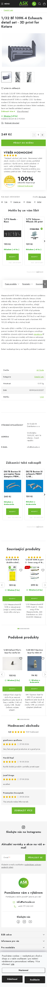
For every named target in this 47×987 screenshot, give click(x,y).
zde (12, 964)
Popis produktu (11, 284)
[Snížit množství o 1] (34, 135)
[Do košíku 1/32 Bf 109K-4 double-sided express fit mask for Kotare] (12, 598)
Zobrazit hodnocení (25, 186)
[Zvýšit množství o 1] (42, 135)
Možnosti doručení (12, 123)
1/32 (42, 397)
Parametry (26, 284)
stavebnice (38, 334)
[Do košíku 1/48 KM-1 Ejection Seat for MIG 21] (34, 688)
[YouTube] (30, 921)
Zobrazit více (23, 810)
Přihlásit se (35, 857)
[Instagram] (24, 921)
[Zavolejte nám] (34, 4)
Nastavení (23, 970)
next (45, 585)
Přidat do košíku (23, 143)
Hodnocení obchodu (23, 725)
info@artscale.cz (26, 902)
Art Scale (42, 197)
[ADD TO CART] (12, 257)
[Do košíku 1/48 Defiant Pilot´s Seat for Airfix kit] (12, 689)
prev (2, 585)
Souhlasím (35, 979)
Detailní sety (39, 377)
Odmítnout (12, 979)
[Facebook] (18, 921)
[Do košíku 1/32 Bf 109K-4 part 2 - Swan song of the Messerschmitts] (34, 598)
